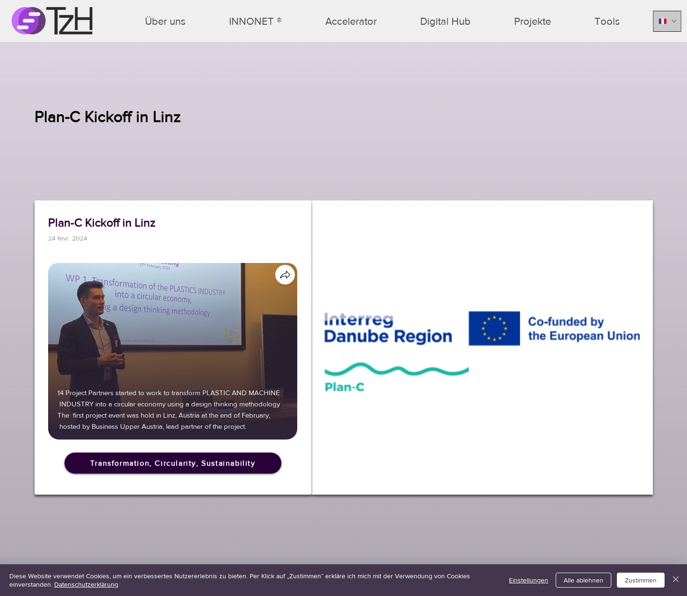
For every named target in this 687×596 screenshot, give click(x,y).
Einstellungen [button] (528, 580)
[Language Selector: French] (667, 21)
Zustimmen (641, 580)
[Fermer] (675, 580)
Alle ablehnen (583, 580)
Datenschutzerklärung (86, 584)
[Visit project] (285, 274)
